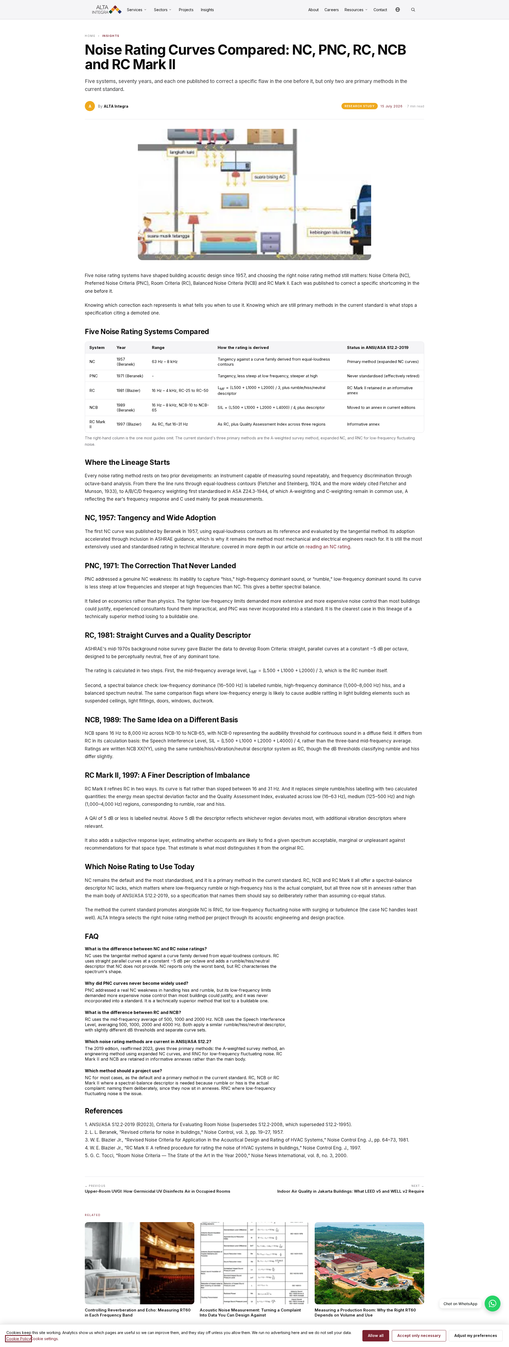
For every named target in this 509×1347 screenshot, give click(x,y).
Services (135, 9)
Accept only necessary (419, 1335)
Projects (186, 9)
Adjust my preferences (475, 1335)
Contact (380, 9)
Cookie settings (44, 1338)
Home (90, 36)
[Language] (397, 9)
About (313, 9)
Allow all (376, 1335)
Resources (354, 9)
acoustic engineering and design (290, 917)
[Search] (413, 9)
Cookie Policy (18, 1338)
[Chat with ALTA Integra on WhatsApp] (493, 1303)
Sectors (161, 9)
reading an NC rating (328, 546)
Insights (207, 9)
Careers (331, 9)
